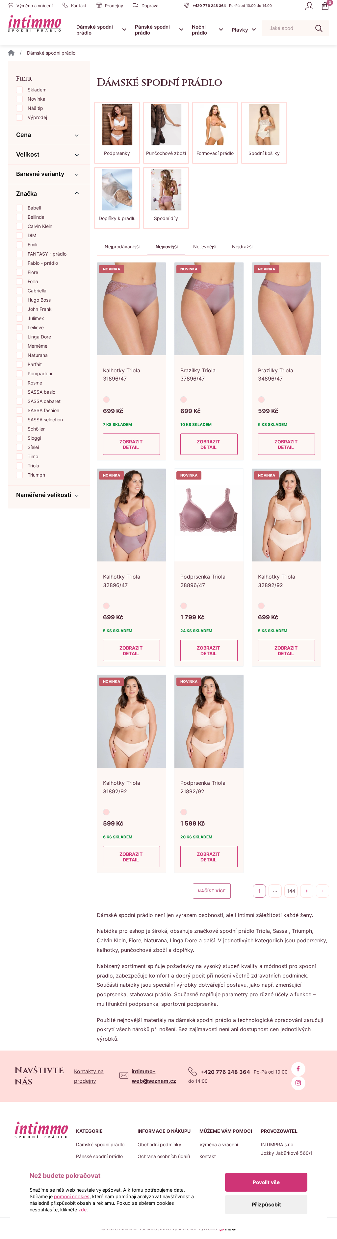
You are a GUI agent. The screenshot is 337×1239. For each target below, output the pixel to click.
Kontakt (207, 1156)
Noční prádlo (199, 30)
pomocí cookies (72, 1196)
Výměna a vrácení (218, 1144)
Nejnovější (166, 246)
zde (82, 1209)
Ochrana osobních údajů (164, 1156)
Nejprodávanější (122, 246)
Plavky (240, 30)
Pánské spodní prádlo (152, 30)
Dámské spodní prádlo (94, 30)
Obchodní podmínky (159, 1144)
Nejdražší (242, 246)
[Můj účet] (309, 6)
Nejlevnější (204, 246)
